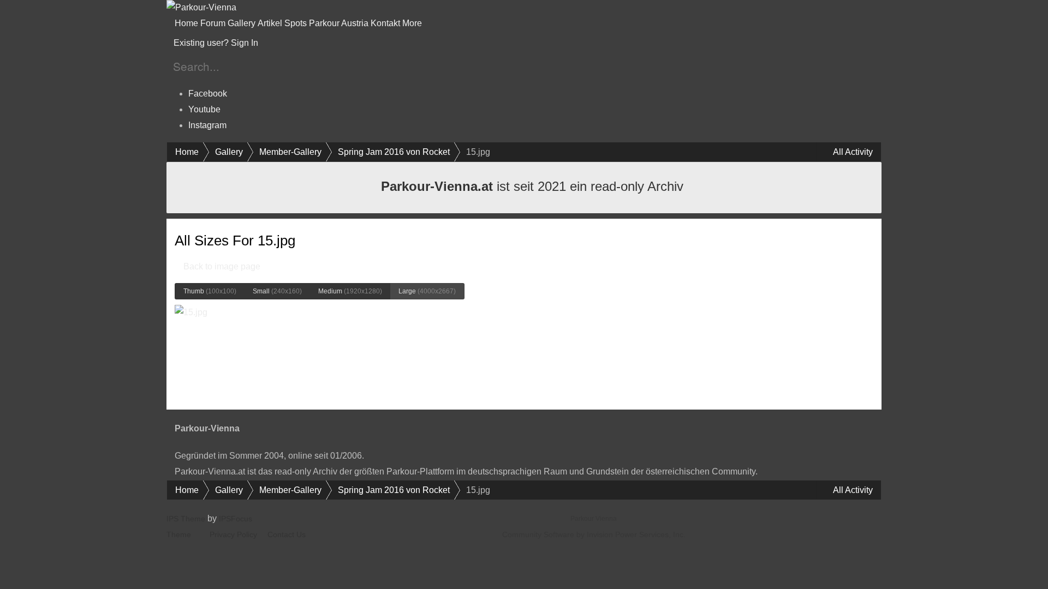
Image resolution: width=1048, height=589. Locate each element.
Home (186, 23)
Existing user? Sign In (218, 42)
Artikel (270, 23)
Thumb (209, 291)
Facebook (207, 93)
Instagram (207, 125)
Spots (295, 23)
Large (427, 291)
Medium (350, 291)
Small (277, 291)
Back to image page (220, 266)
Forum (212, 23)
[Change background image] (287, 43)
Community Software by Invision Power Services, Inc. (594, 534)
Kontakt (385, 23)
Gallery (241, 23)
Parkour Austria (338, 23)
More (413, 23)
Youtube (204, 109)
